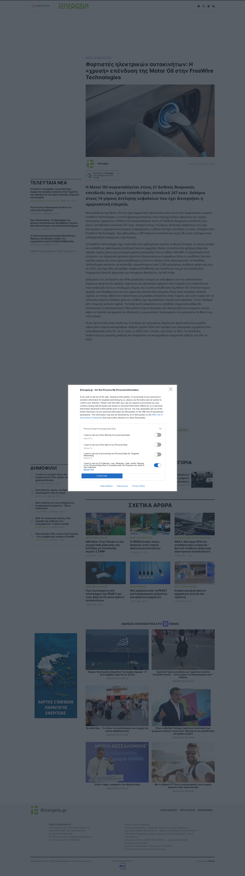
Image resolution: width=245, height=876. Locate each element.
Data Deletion (106, 486)
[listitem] (122, 428)
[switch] (157, 435)
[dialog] (122, 438)
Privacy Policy (138, 486)
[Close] (171, 390)
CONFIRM (102, 476)
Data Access (122, 486)
